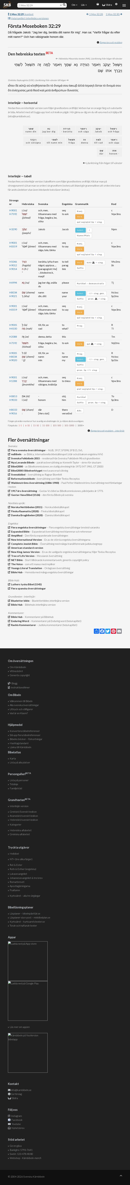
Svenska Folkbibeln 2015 (25, 458)
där (101, 152)
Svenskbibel (17, 474)
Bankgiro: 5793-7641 (21, 1149)
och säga (83, 130)
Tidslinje (14, 784)
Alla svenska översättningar (24, 704)
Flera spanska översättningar (28, 588)
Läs (83, 4)
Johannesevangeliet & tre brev (26, 877)
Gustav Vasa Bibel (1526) (25, 494)
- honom (114, 152)
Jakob (98, 130)
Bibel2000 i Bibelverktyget (26, 470)
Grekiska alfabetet (20, 834)
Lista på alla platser (20, 762)
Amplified (16, 535)
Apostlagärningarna (20, 885)
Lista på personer (19, 780)
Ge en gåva (16, 1145)
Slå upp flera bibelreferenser (25, 735)
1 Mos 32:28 (96, 14)
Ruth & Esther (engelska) (23, 868)
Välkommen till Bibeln (21, 701)
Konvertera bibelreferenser (25, 730)
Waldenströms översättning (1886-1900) (34, 482)
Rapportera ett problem (111, 42)
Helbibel (14, 853)
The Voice (16, 564)
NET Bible (16, 559)
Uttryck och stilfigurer (21, 709)
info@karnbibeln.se (21, 1089)
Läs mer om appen (20, 1026)
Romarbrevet (17, 881)
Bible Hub (16, 572)
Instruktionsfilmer (20, 687)
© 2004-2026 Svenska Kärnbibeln (26, 1176)
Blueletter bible (19, 600)
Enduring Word (19, 620)
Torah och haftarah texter (23, 925)
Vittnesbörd (16, 670)
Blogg (14, 683)
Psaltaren (15, 890)
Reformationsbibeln (22, 478)
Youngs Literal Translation (26, 568)
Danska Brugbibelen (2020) (26, 515)
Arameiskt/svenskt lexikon (24, 815)
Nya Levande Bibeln (22, 462)
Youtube (16, 1123)
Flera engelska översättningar (28, 527)
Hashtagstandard (19, 743)
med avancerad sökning (55, 470)
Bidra (108, 4)
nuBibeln (15, 454)
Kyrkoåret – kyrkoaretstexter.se (27, 921)
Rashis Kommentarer (23, 624)
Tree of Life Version (22, 555)
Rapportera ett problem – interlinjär (107, 430)
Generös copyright (20, 675)
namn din (31, 130)
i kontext (21, 14)
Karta (13, 758)
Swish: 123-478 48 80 (21, 1153)
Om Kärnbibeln (18, 667)
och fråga (113, 130)
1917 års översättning (23, 490)
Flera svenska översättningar (28, 450)
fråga (71, 141)
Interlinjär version (19, 806)
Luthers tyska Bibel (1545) (26, 584)
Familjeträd (16, 788)
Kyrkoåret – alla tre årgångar (25, 895)
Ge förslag (16, 1093)
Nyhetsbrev (18, 1127)
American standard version (26, 547)
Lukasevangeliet (18, 873)
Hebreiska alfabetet (21, 830)
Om (74, 4)
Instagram (16, 1115)
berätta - (66, 130)
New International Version (26, 539)
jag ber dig (48, 130)
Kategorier (15, 824)
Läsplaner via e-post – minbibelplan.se (30, 917)
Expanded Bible (19, 531)
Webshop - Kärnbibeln (25, 1157)
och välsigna (33, 141)
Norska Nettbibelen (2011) (26, 507)
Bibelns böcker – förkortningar (26, 738)
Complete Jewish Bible (24, 543)
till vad (98, 141)
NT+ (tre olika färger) (21, 859)
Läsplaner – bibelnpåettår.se (25, 913)
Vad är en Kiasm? (19, 713)
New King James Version (25, 551)
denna (84, 141)
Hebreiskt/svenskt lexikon (24, 819)
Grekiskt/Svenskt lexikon (23, 811)
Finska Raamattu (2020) (24, 511)
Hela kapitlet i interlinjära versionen (30, 18)
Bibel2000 (16, 466)
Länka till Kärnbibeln (20, 747)
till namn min (54, 141)
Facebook (17, 1119)
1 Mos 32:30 (113, 14)
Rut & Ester (16, 864)
